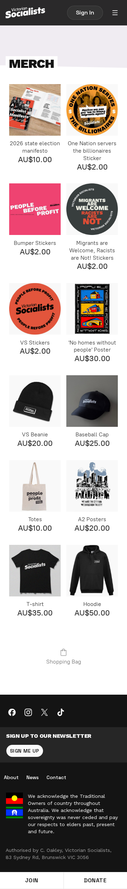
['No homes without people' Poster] (92, 309)
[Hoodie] (92, 570)
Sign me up (25, 751)
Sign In (85, 12)
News (32, 777)
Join (31, 880)
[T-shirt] (35, 570)
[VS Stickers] (35, 309)
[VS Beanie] (35, 401)
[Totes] (35, 486)
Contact (56, 777)
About (11, 777)
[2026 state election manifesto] (35, 110)
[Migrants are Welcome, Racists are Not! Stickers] (92, 209)
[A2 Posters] (92, 486)
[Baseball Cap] (92, 401)
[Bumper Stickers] (35, 209)
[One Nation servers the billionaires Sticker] (92, 110)
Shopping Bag (63, 661)
